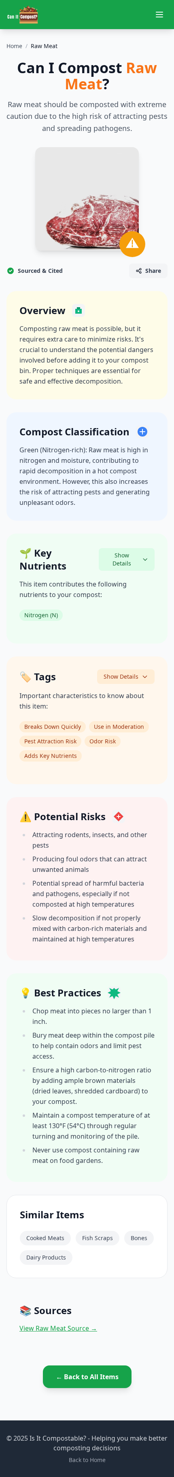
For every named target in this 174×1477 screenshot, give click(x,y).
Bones (139, 1238)
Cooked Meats (45, 1238)
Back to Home (87, 1460)
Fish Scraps (97, 1238)
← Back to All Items (87, 1376)
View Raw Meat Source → (58, 1328)
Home (14, 46)
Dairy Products (46, 1257)
